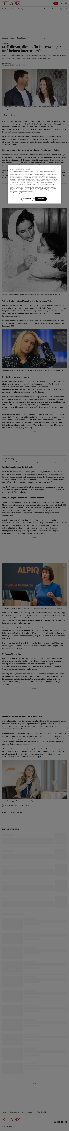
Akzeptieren (40, 198)
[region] (34, 184)
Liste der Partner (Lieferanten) (18, 193)
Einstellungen (27, 198)
